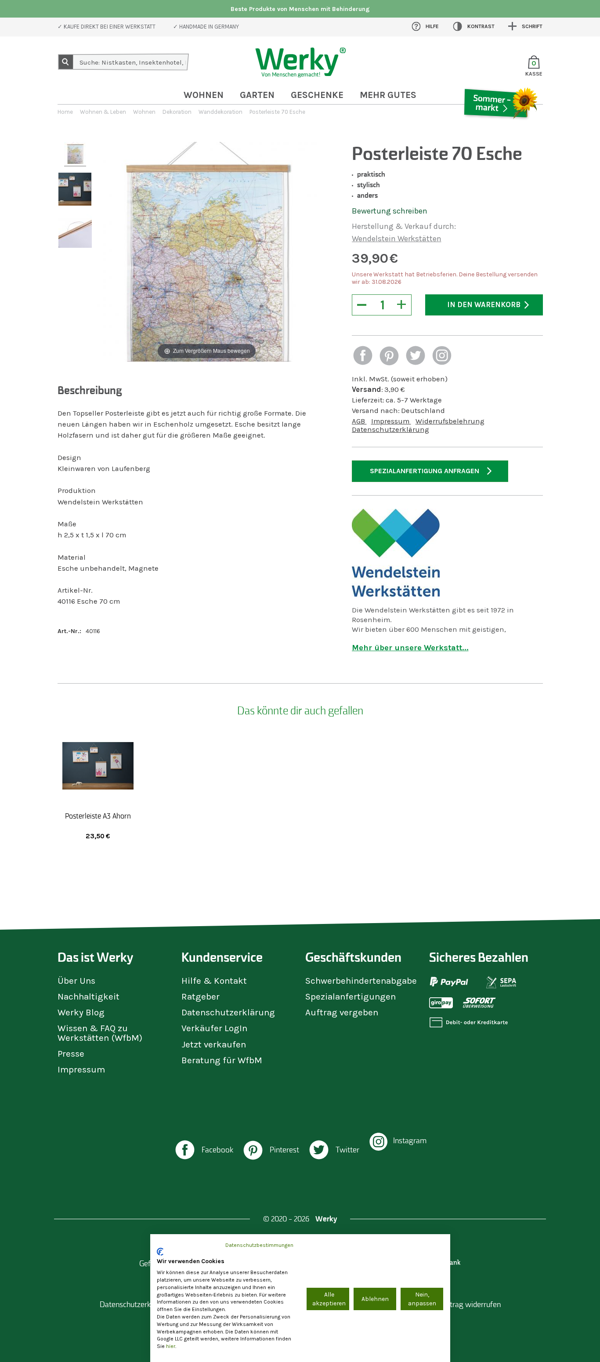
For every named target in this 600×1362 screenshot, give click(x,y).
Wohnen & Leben (103, 112)
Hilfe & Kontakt (214, 980)
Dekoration (177, 112)
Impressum (391, 421)
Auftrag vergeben (341, 1012)
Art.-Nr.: (69, 631)
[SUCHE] (65, 61)
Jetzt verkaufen (213, 1044)
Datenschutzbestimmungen (259, 1245)
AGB (359, 421)
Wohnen (204, 95)
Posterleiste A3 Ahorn (98, 815)
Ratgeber (200, 996)
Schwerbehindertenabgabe (361, 980)
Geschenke (317, 95)
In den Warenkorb (483, 305)
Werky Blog (81, 1012)
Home (65, 112)
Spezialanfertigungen (350, 996)
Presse (71, 1053)
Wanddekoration (220, 112)
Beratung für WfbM (221, 1060)
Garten (257, 95)
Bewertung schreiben (389, 211)
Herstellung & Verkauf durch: (404, 226)
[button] (363, 356)
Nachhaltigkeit (88, 996)
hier (170, 1346)
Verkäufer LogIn (214, 1028)
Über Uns (76, 980)
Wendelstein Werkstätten (396, 238)
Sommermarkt (500, 129)
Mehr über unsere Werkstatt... (410, 647)
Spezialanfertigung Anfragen (424, 471)
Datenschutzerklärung (390, 429)
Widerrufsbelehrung (450, 421)
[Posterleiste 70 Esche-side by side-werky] (75, 154)
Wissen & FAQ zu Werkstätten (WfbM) (100, 1033)
